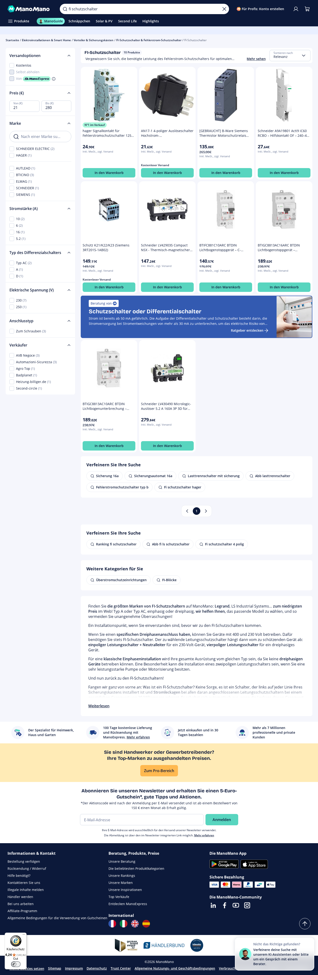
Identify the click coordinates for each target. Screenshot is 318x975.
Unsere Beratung (122, 861)
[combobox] (290, 55)
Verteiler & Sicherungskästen (93, 40)
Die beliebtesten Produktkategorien (136, 868)
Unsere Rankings (122, 875)
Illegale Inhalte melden (26, 889)
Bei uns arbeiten (21, 904)
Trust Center (121, 968)
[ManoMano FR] (112, 923)
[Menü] (24, 935)
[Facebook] (224, 905)
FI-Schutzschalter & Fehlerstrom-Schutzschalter (148, 40)
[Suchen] (65, 9)
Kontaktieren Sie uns (24, 882)
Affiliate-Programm (22, 911)
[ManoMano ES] (146, 923)
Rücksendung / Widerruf (27, 868)
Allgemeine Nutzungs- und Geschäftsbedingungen (175, 968)
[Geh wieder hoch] (304, 923)
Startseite (12, 40)
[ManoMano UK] (135, 923)
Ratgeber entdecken (247, 330)
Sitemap (54, 968)
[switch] (15, 964)
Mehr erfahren (204, 835)
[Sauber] (224, 9)
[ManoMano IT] (123, 923)
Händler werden (20, 896)
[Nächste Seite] (206, 511)
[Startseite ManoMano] (30, 9)
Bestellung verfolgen (24, 861)
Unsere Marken (121, 882)
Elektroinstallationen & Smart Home (46, 40)
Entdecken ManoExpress (128, 904)
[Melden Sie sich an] (296, 9)
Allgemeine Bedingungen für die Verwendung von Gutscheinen (57, 918)
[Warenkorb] (307, 9)
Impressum (74, 968)
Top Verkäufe (119, 896)
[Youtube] (236, 905)
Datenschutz (97, 968)
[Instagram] (247, 905)
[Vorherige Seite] (187, 511)
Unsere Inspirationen (125, 889)
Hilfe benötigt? (19, 875)
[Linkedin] (213, 905)
